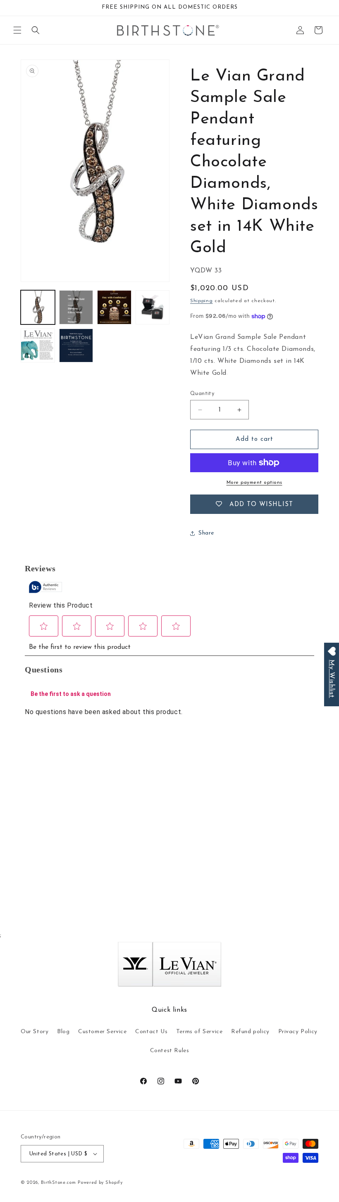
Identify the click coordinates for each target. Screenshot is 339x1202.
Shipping (201, 300)
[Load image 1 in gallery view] (38, 307)
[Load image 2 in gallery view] (76, 307)
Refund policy (250, 1032)
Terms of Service (199, 1032)
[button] (17, 30)
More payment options (254, 482)
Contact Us (151, 1032)
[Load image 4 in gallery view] (153, 307)
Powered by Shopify (100, 1183)
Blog (63, 1032)
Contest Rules (169, 1051)
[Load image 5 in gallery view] (38, 346)
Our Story (34, 1032)
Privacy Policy (298, 1032)
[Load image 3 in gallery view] (114, 307)
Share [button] (206, 533)
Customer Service (102, 1032)
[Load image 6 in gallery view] (76, 346)
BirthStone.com (58, 1183)
